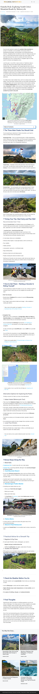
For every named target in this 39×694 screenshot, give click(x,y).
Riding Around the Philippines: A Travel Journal (10, 678)
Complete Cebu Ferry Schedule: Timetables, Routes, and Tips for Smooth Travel (28, 679)
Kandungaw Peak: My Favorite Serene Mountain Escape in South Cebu (10, 653)
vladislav (3, 11)
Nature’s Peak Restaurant (13, 525)
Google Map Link (28, 384)
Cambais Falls (6, 467)
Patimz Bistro (9, 519)
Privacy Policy (23, 692)
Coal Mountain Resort (12, 471)
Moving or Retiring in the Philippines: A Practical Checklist (27, 653)
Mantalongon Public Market (14, 484)
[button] (32, 1)
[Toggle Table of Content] (34, 127)
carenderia (15, 496)
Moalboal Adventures (12, 2)
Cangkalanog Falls (7, 465)
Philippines (3, 14)
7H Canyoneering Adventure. (26, 405)
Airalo (6, 330)
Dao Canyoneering (33, 692)
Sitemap (27, 692)
